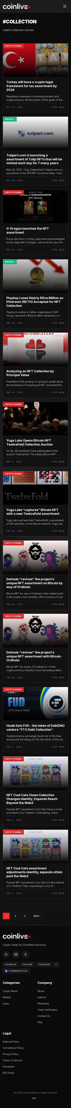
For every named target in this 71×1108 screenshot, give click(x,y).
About (41, 991)
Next (36, 915)
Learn (6, 1003)
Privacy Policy (11, 1054)
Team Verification (47, 1009)
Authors (42, 997)
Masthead (43, 1003)
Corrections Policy (13, 1047)
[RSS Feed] (6, 954)
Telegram (44, 964)
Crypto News (10, 991)
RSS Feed (8, 1072)
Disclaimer (8, 1066)
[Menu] (64, 6)
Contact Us (44, 1015)
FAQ (40, 1022)
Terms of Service (12, 1060)
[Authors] (25, 954)
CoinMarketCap (18, 971)
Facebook (10, 964)
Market (7, 997)
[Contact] (15, 954)
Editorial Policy (11, 1041)
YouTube (27, 964)
